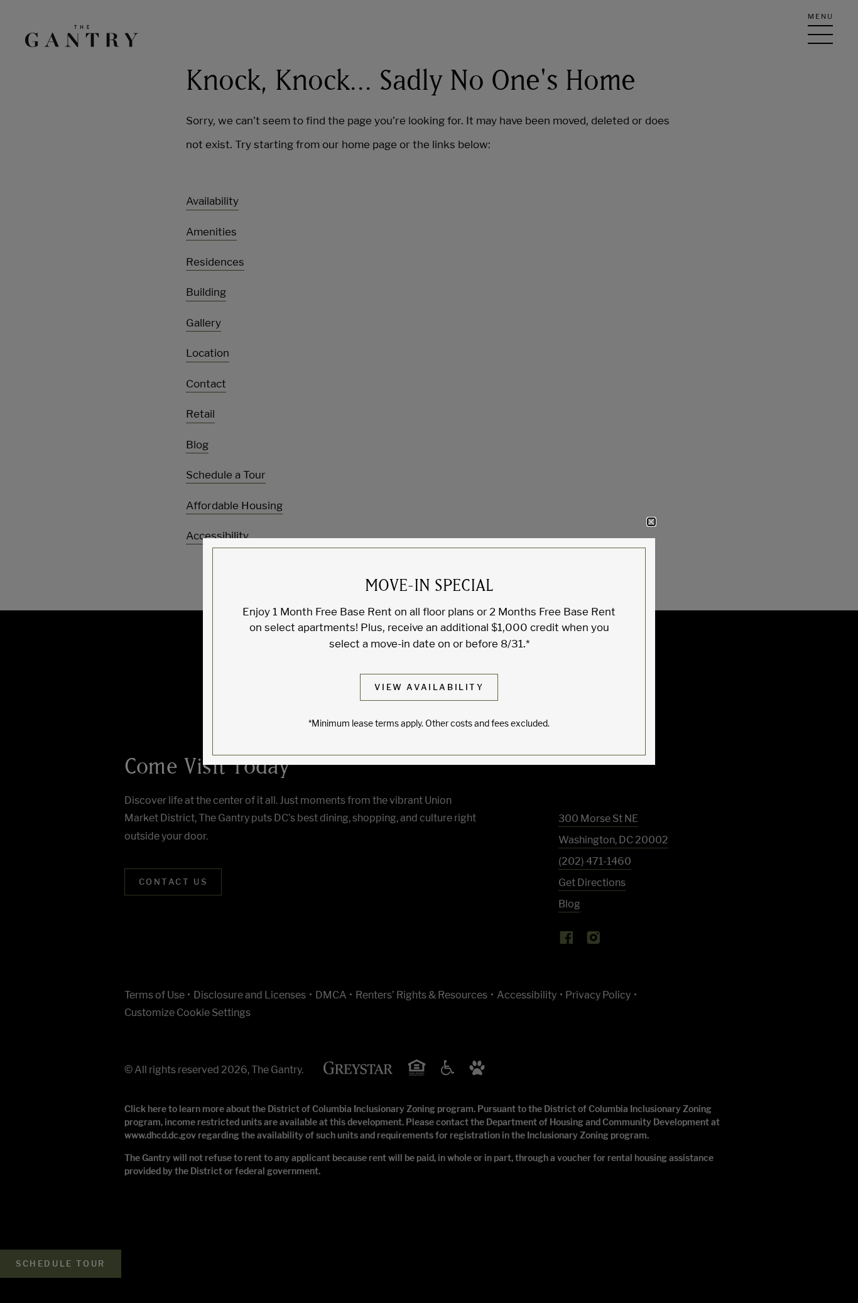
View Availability (429, 687)
